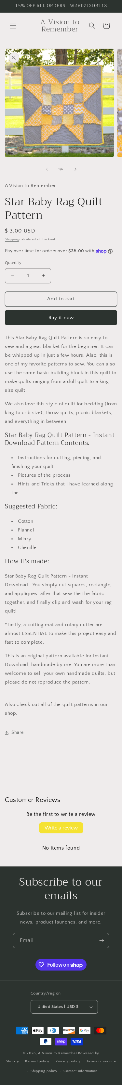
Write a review (61, 828)
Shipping (12, 239)
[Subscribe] (101, 940)
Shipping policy (44, 1071)
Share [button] (17, 732)
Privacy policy (68, 1061)
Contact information (80, 1071)
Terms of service (101, 1061)
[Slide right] (75, 169)
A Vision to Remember (57, 1053)
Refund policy (37, 1061)
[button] (13, 25)
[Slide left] (47, 169)
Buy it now (61, 317)
